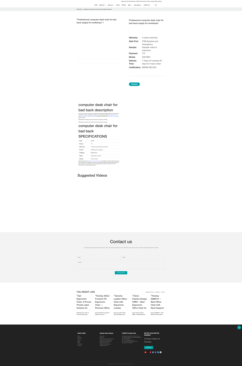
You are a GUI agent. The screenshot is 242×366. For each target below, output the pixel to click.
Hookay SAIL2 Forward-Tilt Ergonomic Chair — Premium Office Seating (102, 313)
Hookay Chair (79, 9)
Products (163, 292)
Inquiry (134, 84)
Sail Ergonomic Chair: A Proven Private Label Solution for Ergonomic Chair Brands (83, 313)
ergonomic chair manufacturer (94, 161)
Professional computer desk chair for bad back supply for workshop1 (98, 9)
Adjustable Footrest (150, 292)
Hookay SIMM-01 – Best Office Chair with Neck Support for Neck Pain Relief (157, 313)
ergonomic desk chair (82, 116)
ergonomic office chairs (92, 116)
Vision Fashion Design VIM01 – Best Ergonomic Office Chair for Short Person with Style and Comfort (138, 313)
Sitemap (132, 363)
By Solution (157, 292)
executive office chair (112, 116)
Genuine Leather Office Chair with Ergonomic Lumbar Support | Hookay (120, 313)
